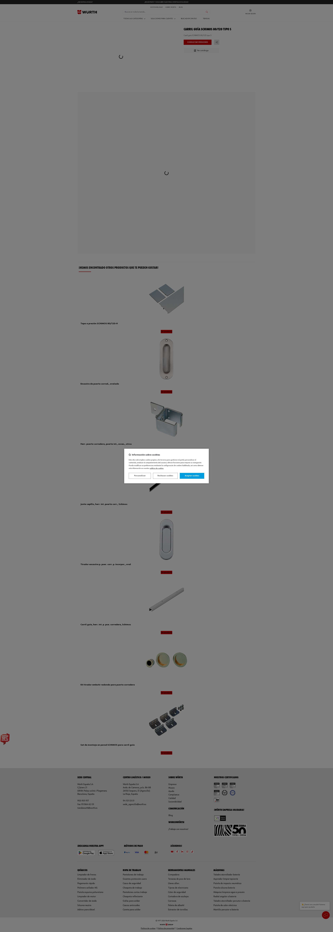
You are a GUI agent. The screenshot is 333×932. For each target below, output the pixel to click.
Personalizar (140, 476)
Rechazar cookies (165, 476)
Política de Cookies (157, 468)
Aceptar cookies (192, 476)
